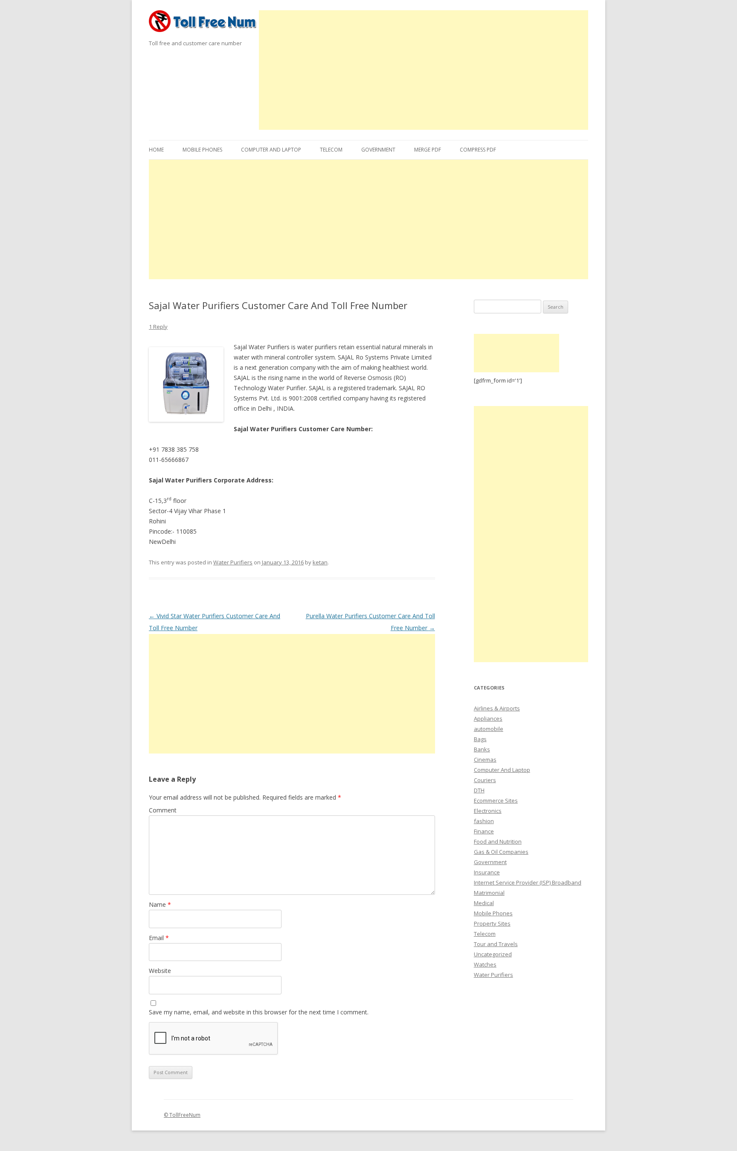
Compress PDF (478, 149)
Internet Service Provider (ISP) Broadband (527, 882)
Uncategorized (493, 954)
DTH (479, 790)
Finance (484, 831)
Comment (163, 810)
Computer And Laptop (271, 149)
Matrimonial (489, 893)
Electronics (488, 811)
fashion (484, 821)
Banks (482, 749)
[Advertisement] (424, 70)
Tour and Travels (496, 944)
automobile (488, 729)
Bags (480, 739)
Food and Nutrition (498, 841)
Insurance (487, 872)
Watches (485, 964)
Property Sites (492, 923)
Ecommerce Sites (496, 800)
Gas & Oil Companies (501, 852)
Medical (484, 903)
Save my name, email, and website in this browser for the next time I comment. (258, 1012)
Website (160, 971)
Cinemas (485, 759)
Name (160, 904)
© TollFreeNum (182, 1115)
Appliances (488, 718)
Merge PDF (427, 149)
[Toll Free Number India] (204, 24)
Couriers (485, 780)
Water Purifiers (232, 562)
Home (156, 149)
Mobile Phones (202, 149)
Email (159, 938)
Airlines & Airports (497, 708)
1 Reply (158, 326)
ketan (320, 562)
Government (378, 149)
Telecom (331, 149)
